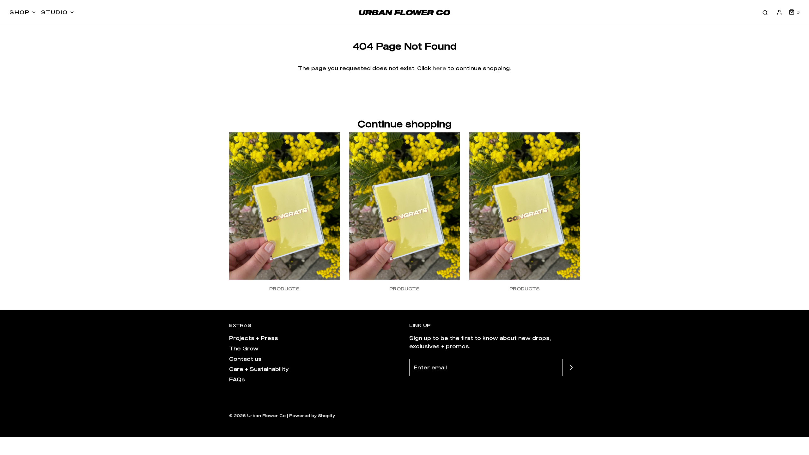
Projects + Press (253, 338)
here (439, 68)
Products (284, 288)
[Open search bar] (765, 12)
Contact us (245, 359)
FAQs (237, 379)
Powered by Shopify (312, 415)
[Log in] (779, 12)
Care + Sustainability (259, 369)
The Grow (244, 348)
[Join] (571, 367)
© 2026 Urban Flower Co (257, 415)
